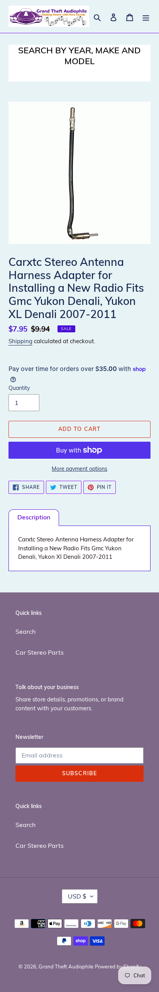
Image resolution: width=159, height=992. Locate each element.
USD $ (77, 896)
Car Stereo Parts (39, 652)
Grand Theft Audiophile (66, 966)
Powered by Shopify (118, 966)
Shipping (20, 341)
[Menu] (146, 16)
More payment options (79, 468)
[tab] (33, 517)
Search (25, 631)
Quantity (19, 388)
